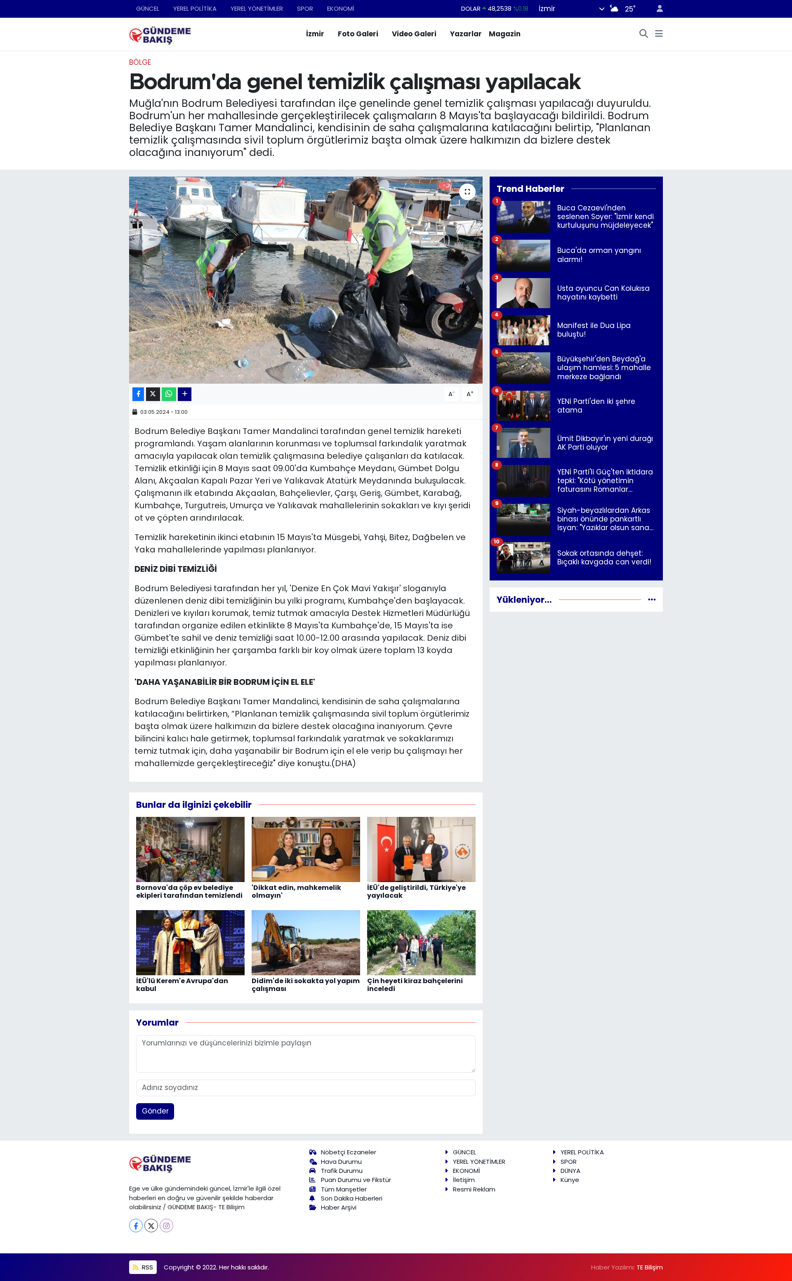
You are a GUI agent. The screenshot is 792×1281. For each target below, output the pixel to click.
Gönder (155, 1111)
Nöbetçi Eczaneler (348, 1152)
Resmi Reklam (474, 1189)
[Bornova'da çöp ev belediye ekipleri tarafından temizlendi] (190, 849)
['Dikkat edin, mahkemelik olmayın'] (306, 849)
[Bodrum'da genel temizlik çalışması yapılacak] (306, 280)
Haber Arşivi (338, 1207)
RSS (146, 1267)
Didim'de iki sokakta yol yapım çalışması (306, 984)
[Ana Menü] (659, 34)
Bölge (140, 62)
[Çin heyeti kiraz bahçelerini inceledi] (421, 942)
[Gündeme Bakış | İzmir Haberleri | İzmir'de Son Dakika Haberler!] (160, 33)
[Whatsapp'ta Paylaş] (169, 394)
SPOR (305, 8)
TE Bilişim (649, 1267)
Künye (570, 1179)
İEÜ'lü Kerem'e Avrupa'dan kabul (182, 984)
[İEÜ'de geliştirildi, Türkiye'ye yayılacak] (421, 849)
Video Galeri (414, 34)
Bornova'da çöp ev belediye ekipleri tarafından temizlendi (189, 891)
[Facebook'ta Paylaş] (138, 394)
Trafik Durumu (342, 1170)
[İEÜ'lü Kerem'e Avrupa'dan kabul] (190, 942)
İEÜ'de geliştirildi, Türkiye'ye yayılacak (416, 891)
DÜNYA (570, 1170)
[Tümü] (652, 599)
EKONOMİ (340, 8)
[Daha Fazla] (184, 394)
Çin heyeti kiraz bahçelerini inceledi (415, 984)
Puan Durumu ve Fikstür (356, 1179)
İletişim (464, 1179)
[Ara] (644, 34)
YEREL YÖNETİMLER (257, 8)
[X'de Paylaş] (153, 394)
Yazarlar (466, 34)
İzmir (315, 34)
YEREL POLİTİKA (195, 8)
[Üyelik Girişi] (656, 9)
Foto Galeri (358, 34)
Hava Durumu (341, 1161)
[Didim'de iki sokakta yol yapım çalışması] (306, 942)
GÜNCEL (147, 8)
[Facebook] (136, 1225)
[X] (151, 1225)
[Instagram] (166, 1225)
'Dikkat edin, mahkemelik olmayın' (296, 891)
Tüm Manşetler (344, 1189)
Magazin (505, 34)
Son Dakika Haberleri (351, 1198)
